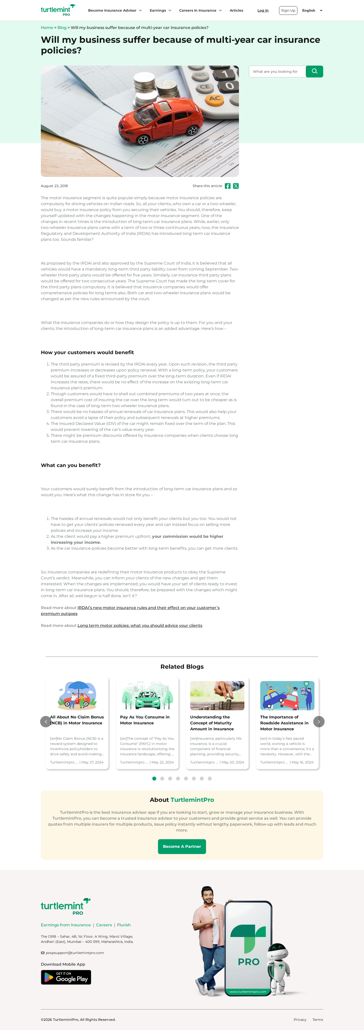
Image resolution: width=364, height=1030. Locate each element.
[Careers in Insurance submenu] (219, 10)
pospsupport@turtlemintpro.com (75, 953)
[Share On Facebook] (228, 186)
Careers (104, 925)
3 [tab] (170, 779)
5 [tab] (186, 779)
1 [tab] (154, 779)
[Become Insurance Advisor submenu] (139, 10)
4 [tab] (178, 779)
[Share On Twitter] (236, 186)
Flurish (124, 925)
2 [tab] (162, 779)
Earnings (158, 10)
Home (47, 27)
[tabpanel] (77, 723)
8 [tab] (210, 779)
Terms (317, 1019)
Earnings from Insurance (66, 925)
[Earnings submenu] (168, 10)
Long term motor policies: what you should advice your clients (140, 625)
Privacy (300, 1019)
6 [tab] (194, 779)
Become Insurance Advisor (112, 10)
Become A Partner (182, 846)
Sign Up (288, 10)
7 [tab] (202, 779)
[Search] (314, 71)
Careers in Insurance (197, 10)
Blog (62, 27)
